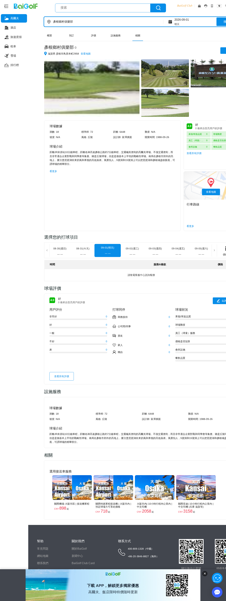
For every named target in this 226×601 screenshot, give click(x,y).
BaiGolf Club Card (83, 563)
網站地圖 (42, 555)
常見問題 (42, 548)
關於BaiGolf (79, 548)
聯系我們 (42, 563)
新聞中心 (77, 555)
